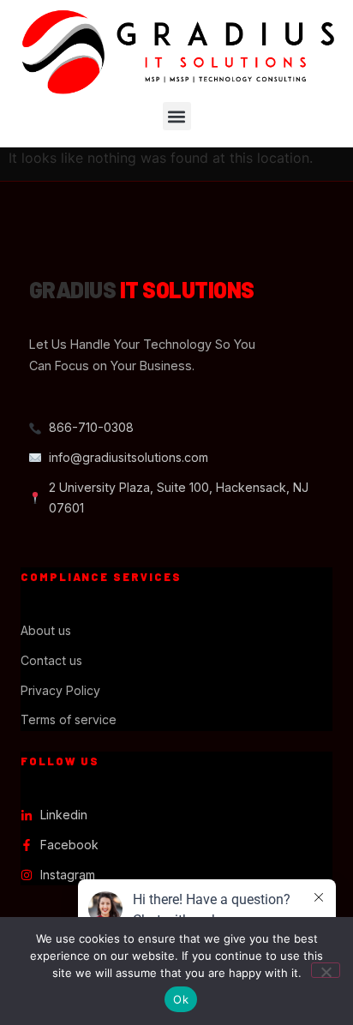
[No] (325, 970)
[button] (177, 116)
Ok (180, 999)
